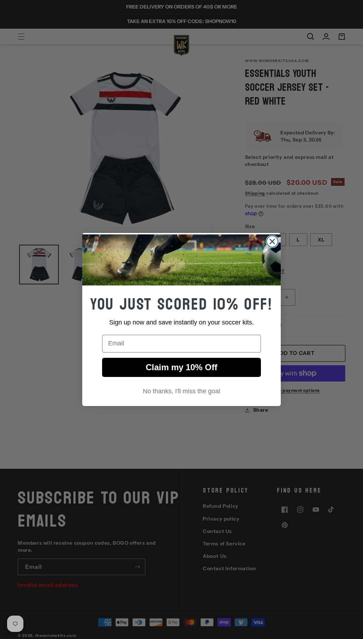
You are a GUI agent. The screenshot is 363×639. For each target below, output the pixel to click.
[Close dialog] (272, 241)
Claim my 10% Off (181, 367)
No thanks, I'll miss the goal (181, 391)
